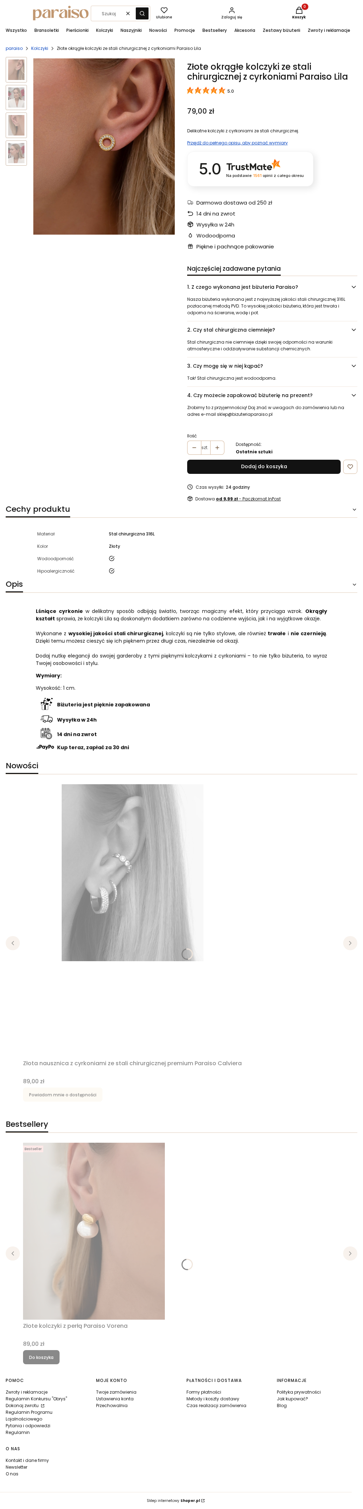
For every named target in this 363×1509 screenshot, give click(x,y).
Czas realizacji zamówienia (216, 1405)
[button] (142, 13)
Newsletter (16, 1467)
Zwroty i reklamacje (27, 1392)
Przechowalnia (112, 1405)
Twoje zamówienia (116, 1392)
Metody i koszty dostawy (212, 1399)
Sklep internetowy (173, 1500)
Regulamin (18, 1432)
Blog (282, 1405)
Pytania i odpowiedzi (28, 1426)
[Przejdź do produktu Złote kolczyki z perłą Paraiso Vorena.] (94, 1231)
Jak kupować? (292, 1399)
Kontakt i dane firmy (27, 1460)
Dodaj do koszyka (264, 466)
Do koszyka (41, 1357)
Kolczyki (39, 48)
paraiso (14, 48)
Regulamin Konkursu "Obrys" (36, 1399)
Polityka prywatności (299, 1392)
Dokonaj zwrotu (23, 1405)
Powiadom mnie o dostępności (62, 1095)
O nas (12, 1474)
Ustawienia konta (115, 1399)
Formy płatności (203, 1392)
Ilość (192, 436)
